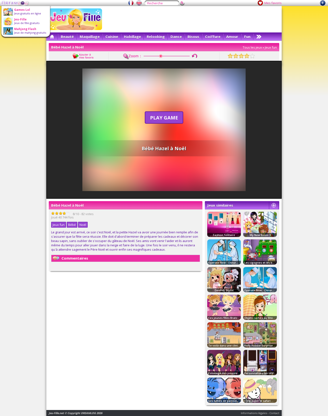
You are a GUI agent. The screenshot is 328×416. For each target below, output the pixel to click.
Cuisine (111, 36)
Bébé (72, 225)
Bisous (194, 36)
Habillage (132, 36)
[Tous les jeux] (52, 36)
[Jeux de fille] (131, 3)
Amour (232, 36)
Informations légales (254, 413)
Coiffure (212, 36)
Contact (274, 413)
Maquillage (90, 36)
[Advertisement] (191, 19)
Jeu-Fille (20, 19)
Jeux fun (271, 47)
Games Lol (22, 10)
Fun (247, 36)
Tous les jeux (252, 47)
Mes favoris (273, 3)
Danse (176, 36)
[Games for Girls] (139, 3)
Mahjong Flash (25, 29)
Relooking (156, 36)
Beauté (67, 36)
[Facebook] (323, 4)
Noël (82, 225)
